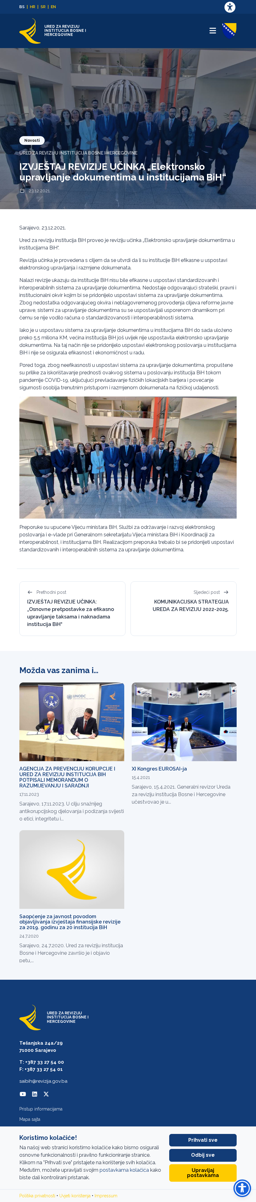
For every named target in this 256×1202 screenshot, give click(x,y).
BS (22, 6)
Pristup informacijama (40, 1108)
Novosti (32, 140)
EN (53, 6)
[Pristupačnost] (230, 7)
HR (32, 6)
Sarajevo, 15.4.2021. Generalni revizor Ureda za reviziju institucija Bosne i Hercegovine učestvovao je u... (181, 794)
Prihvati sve (203, 1140)
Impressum (106, 1195)
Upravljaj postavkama (203, 1172)
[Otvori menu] (212, 31)
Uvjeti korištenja (75, 1195)
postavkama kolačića (124, 1170)
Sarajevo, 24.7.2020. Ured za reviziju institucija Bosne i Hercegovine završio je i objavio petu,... (71, 953)
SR (43, 6)
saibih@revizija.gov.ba (43, 1081)
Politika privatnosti (37, 1195)
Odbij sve (203, 1155)
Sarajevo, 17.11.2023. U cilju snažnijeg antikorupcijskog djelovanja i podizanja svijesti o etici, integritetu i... (71, 811)
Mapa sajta (29, 1119)
